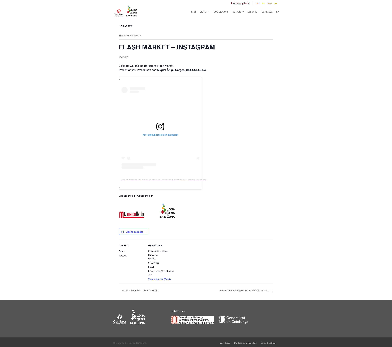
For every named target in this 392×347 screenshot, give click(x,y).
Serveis (236, 12)
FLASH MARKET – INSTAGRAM (140, 290)
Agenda (252, 12)
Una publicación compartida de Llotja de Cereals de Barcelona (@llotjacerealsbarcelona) (164, 179)
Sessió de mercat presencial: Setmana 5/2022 (245, 290)
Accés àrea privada (240, 3)
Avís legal (225, 342)
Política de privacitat (245, 342)
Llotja (203, 12)
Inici (193, 12)
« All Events (126, 25)
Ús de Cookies (268, 342)
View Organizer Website (160, 278)
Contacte (267, 12)
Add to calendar (134, 231)
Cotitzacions (221, 12)
